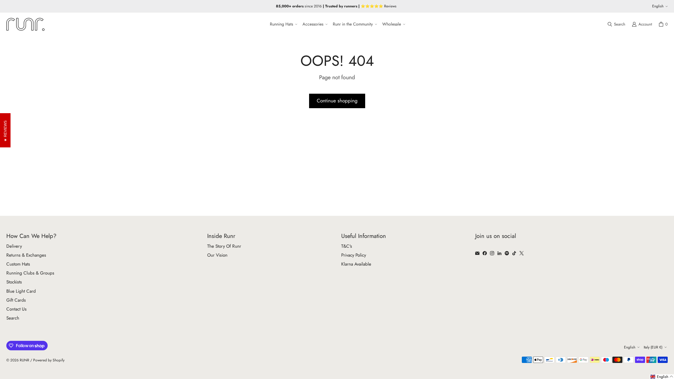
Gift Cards (16, 300)
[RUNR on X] (521, 253)
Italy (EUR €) (653, 347)
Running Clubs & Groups (30, 273)
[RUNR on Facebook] (484, 253)
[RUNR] (25, 24)
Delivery (14, 246)
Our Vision (217, 255)
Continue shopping (337, 100)
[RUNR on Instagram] (492, 253)
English (657, 6)
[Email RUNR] (477, 253)
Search (12, 318)
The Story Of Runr (224, 246)
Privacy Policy (353, 255)
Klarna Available (356, 264)
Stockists (14, 282)
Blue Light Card (21, 291)
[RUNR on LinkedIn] (499, 253)
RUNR (24, 360)
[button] (283, 24)
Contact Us (16, 309)
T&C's (346, 246)
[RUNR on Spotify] (507, 253)
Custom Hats (18, 264)
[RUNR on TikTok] (514, 253)
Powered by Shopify (49, 360)
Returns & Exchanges (26, 255)
